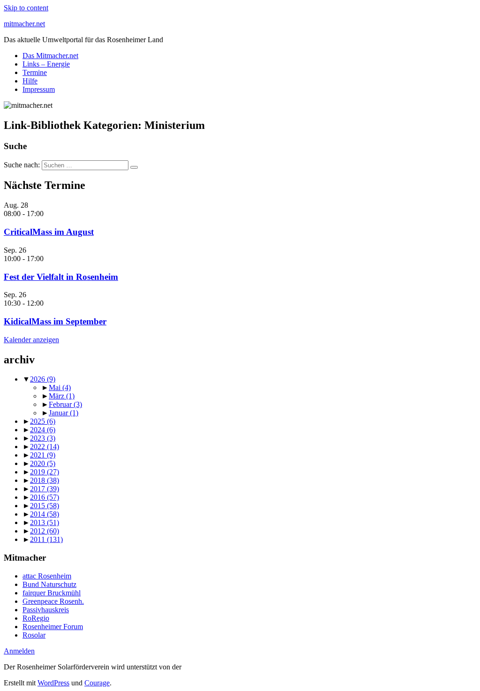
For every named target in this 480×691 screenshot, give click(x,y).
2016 (44, 497)
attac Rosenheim (46, 576)
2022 (44, 447)
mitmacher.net (24, 24)
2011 (46, 539)
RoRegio (35, 618)
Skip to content (26, 8)
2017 (44, 489)
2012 (44, 531)
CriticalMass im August (49, 232)
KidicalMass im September (55, 321)
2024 (42, 430)
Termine (34, 72)
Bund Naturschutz (49, 584)
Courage (97, 683)
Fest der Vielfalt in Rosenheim (61, 277)
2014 (44, 514)
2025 (42, 421)
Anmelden (19, 651)
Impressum (38, 89)
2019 (44, 472)
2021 (42, 455)
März (62, 396)
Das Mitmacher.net (50, 56)
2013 (44, 522)
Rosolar (33, 635)
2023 (42, 438)
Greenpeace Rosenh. (53, 601)
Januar (63, 413)
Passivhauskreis (45, 610)
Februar (65, 404)
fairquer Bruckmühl (51, 593)
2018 (44, 480)
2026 (42, 379)
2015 (44, 506)
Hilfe (30, 81)
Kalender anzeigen (31, 340)
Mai (60, 387)
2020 (42, 463)
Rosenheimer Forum (52, 627)
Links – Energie (46, 64)
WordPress (53, 683)
